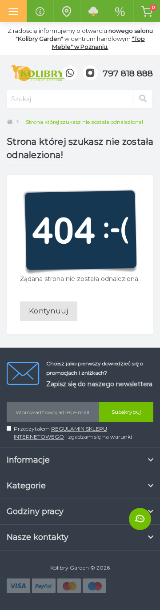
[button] (127, 74)
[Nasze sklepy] (66, 11)
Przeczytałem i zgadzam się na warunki (73, 432)
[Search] (142, 99)
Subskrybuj (126, 411)
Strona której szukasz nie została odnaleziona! (84, 122)
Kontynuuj (48, 311)
